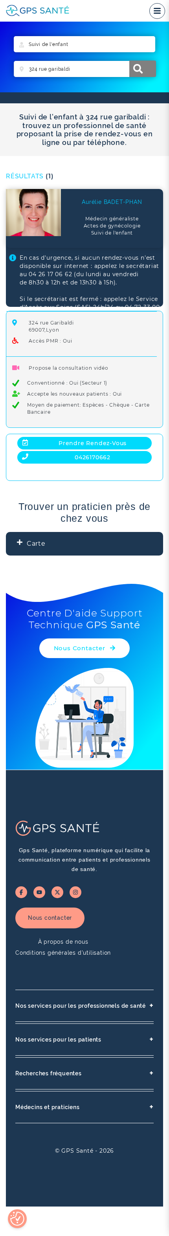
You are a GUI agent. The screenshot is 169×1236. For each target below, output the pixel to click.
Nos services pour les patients (84, 1039)
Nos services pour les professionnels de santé (84, 1005)
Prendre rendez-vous (93, 443)
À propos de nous (63, 942)
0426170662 (92, 457)
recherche (142, 69)
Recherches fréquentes (84, 1073)
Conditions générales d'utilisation (63, 953)
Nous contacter (50, 918)
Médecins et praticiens (84, 1107)
